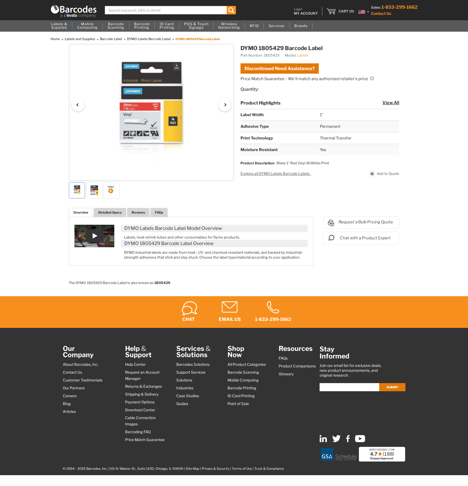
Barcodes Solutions (193, 364)
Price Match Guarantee (145, 440)
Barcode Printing (241, 388)
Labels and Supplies (80, 39)
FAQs (159, 212)
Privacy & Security (215, 469)
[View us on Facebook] (348, 441)
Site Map (192, 469)
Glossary (286, 374)
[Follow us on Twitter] (336, 441)
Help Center (135, 364)
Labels (302, 55)
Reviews (138, 212)
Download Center (140, 410)
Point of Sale (238, 404)
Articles (69, 411)
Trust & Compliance (269, 469)
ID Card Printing (241, 396)
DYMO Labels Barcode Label (149, 39)
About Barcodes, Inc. (80, 364)
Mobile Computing (243, 380)
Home (56, 39)
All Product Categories (246, 364)
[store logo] (74, 11)
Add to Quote (388, 173)
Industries (184, 388)
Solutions (184, 380)
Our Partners (74, 388)
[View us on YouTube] (360, 441)
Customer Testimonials (82, 380)
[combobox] (170, 10)
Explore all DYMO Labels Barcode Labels (275, 173)
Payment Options (140, 402)
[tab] (81, 212)
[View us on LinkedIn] (323, 441)
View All (390, 102)
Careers (70, 396)
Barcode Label (111, 39)
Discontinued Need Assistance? (280, 68)
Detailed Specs (110, 212)
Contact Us (381, 13)
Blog (67, 404)
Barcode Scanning (243, 372)
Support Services (191, 372)
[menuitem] (59, 26)
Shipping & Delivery (141, 394)
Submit (392, 387)
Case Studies (187, 396)
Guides (182, 404)
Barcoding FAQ (138, 432)
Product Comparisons (297, 366)
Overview (80, 212)
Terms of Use (242, 469)
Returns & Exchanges (143, 386)
